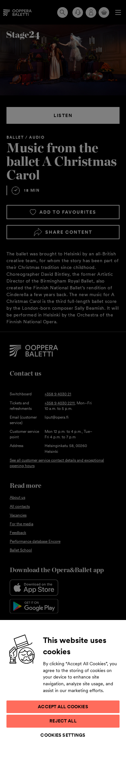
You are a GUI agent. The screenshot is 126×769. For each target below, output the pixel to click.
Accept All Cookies (63, 706)
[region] (63, 694)
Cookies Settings (62, 735)
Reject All (62, 720)
